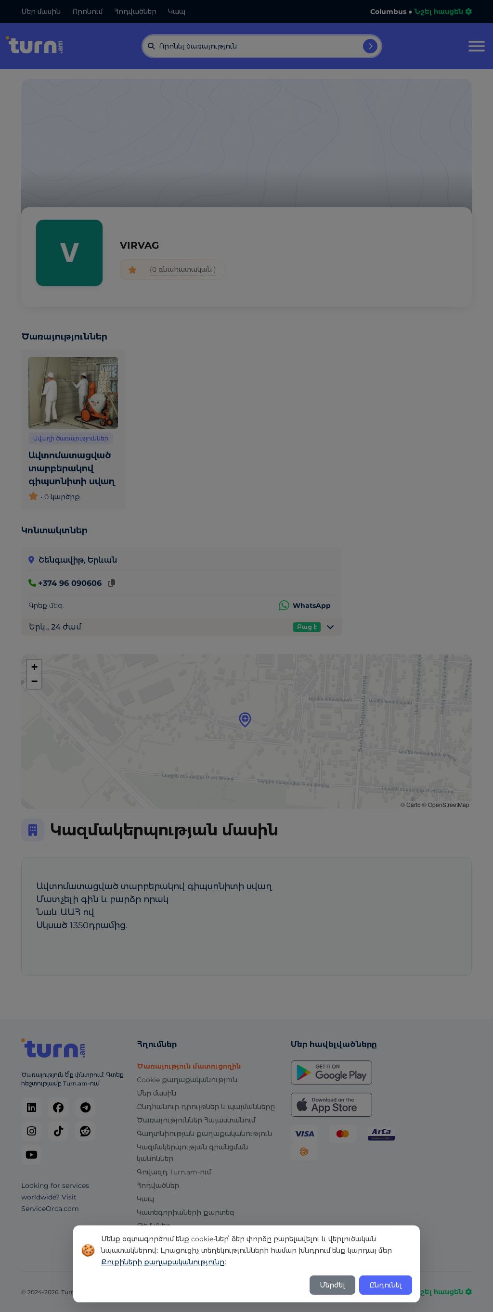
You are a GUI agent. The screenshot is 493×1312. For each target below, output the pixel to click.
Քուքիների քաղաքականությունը (162, 1262)
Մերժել (332, 1285)
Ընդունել (385, 1285)
